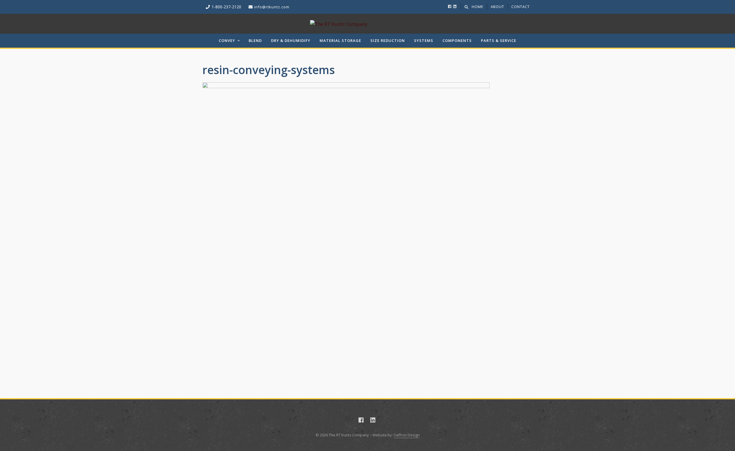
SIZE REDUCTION (387, 40)
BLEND (255, 40)
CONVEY (227, 40)
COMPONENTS (457, 40)
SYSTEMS (423, 40)
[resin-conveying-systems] (367, 225)
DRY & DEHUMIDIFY (290, 40)
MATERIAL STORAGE (340, 40)
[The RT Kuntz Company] (367, 24)
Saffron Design (407, 435)
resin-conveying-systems (268, 69)
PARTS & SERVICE (498, 40)
